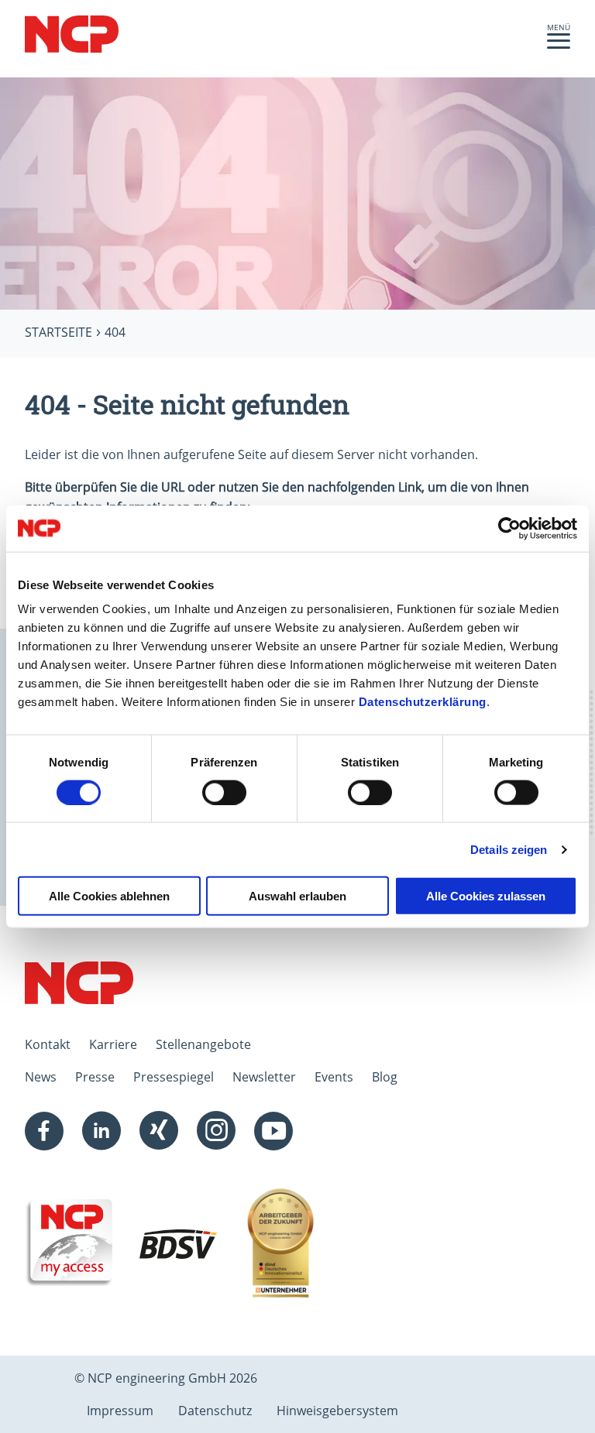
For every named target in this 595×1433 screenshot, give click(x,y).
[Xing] (158, 1131)
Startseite (58, 332)
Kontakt (48, 1044)
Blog (384, 1076)
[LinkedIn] (101, 1131)
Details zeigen (508, 848)
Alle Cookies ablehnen (109, 896)
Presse (95, 1076)
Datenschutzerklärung (423, 701)
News (41, 1076)
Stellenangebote (203, 1044)
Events (334, 1076)
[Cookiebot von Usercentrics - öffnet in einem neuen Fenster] (509, 528)
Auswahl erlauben (297, 896)
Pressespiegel (173, 1076)
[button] (558, 45)
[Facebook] (44, 1131)
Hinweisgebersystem (337, 1410)
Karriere (113, 1044)
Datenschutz (215, 1410)
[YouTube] (273, 1131)
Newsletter (264, 1076)
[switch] (224, 792)
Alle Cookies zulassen (485, 896)
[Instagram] (216, 1131)
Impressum (120, 1410)
